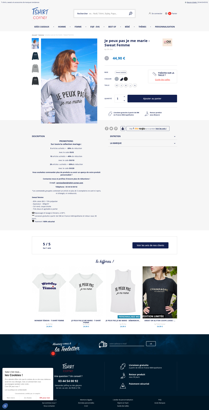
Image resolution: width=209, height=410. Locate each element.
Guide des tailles (162, 79)
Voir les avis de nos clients (150, 245)
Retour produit (156, 113)
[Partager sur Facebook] (106, 128)
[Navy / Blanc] (121, 79)
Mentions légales (86, 400)
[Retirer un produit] (124, 100)
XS (117, 85)
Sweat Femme (121, 72)
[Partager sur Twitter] (111, 128)
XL (135, 85)
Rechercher (82, 13)
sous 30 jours (137, 375)
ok (151, 343)
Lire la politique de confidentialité (16, 390)
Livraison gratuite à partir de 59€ (126, 113)
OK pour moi (45, 398)
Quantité (108, 99)
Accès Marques (159, 403)
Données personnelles (86, 403)
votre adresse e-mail (118, 343)
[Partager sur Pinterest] (116, 128)
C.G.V (86, 406)
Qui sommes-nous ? (49, 403)
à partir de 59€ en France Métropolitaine (145, 366)
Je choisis (28, 398)
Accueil (34, 35)
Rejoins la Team (123, 403)
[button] (5, 406)
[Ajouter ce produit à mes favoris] (106, 58)
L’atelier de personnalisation (123, 400)
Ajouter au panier (152, 98)
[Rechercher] (130, 13)
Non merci (11, 398)
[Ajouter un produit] (124, 97)
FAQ (159, 400)
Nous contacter (49, 406)
